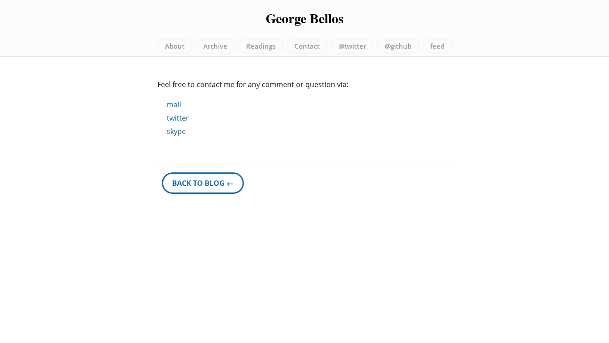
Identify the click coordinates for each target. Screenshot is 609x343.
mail (174, 104)
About (175, 46)
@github (398, 46)
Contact (307, 46)
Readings (261, 46)
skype (176, 131)
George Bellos (305, 18)
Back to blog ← (203, 183)
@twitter (352, 46)
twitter (178, 118)
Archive (215, 46)
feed (437, 46)
